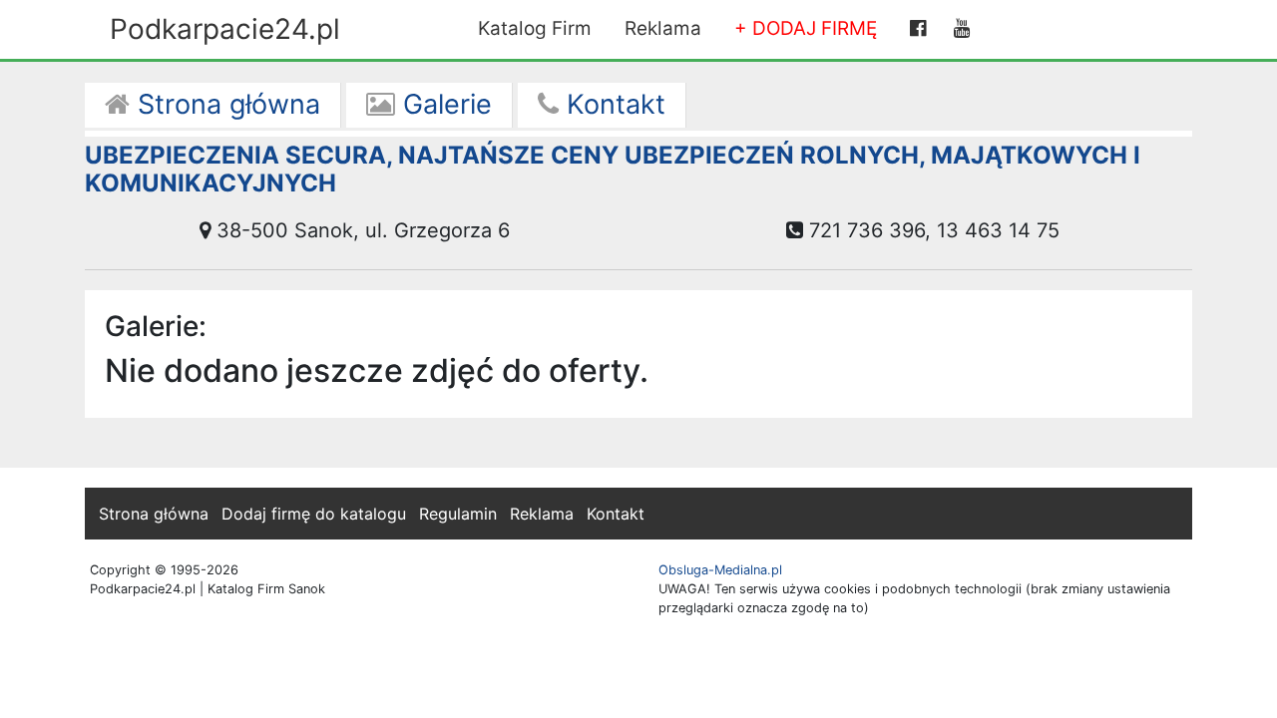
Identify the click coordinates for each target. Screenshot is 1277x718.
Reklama (663, 28)
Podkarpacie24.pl (225, 29)
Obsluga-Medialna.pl (720, 569)
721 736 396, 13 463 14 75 (931, 230)
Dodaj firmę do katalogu (313, 514)
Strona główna (225, 104)
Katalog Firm (535, 28)
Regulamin (458, 514)
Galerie (443, 104)
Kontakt (612, 104)
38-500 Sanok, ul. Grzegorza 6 (360, 230)
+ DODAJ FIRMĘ (805, 28)
